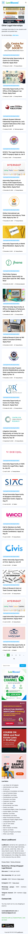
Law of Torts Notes (8, 823)
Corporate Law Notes (9, 801)
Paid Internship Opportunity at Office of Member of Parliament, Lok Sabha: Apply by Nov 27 (14, 309)
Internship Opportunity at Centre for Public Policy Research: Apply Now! (12, 403)
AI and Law (6, 789)
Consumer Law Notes (9, 799)
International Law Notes (10, 815)
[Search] (25, 2)
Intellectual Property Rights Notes (12, 819)
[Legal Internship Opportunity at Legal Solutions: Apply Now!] (14, 604)
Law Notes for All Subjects (10, 785)
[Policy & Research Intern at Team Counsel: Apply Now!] (14, 576)
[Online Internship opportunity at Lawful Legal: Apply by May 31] (14, 633)
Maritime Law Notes (9, 813)
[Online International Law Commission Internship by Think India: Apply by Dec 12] (14, 201)
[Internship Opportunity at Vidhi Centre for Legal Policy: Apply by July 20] (14, 452)
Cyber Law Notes (8, 803)
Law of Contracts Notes (10, 793)
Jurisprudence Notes (9, 821)
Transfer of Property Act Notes (12, 832)
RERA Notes (6, 825)
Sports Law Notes (8, 830)
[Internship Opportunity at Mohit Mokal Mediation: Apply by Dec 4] (14, 232)
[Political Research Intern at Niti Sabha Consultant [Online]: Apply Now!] (14, 325)
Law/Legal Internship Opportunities (11, 55)
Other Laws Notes (8, 834)
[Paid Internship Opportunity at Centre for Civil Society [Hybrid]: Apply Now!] (14, 46)
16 (14, 658)
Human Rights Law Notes (10, 811)
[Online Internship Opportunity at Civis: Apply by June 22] (14, 548)
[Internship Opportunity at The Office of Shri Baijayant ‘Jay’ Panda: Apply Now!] (14, 77)
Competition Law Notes (10, 795)
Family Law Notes (8, 807)
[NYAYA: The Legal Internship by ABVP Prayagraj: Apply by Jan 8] (14, 140)
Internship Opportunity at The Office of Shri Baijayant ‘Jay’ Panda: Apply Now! (13, 91)
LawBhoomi (5, 845)
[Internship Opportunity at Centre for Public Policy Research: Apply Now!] (14, 389)
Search (23, 665)
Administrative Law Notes (10, 787)
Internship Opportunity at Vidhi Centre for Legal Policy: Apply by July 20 (13, 466)
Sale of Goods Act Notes (10, 827)
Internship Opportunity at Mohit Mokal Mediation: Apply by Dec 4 (14, 246)
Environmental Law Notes (10, 805)
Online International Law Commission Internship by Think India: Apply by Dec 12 (14, 215)
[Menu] (3, 2)
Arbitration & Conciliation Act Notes (13, 791)
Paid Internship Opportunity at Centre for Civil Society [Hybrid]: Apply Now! (13, 60)
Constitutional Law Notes (10, 797)
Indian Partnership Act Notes (11, 817)
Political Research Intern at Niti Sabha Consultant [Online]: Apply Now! (13, 340)
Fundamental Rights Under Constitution (14, 809)
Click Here (16, 883)
